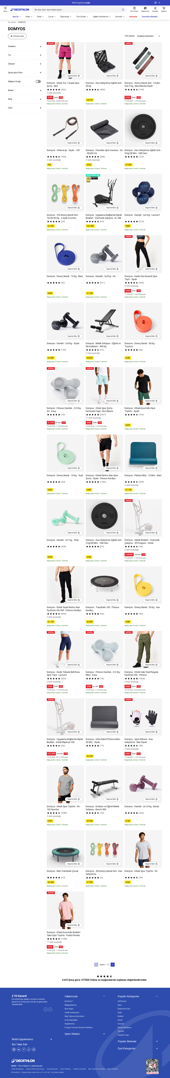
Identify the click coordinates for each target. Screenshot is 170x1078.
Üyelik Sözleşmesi (72, 1012)
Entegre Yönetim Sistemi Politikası (78, 1027)
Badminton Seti (124, 1009)
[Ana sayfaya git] (20, 10)
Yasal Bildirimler (52, 1069)
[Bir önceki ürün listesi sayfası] (96, 965)
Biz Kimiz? (69, 1001)
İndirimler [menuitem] (133, 17)
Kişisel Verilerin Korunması (35, 1069)
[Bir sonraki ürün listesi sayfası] (113, 965)
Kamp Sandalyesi (124, 1027)
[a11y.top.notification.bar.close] (159, 3)
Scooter (121, 1024)
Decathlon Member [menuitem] (150, 17)
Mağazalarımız (71, 1005)
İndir (88, 3)
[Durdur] (155, 3)
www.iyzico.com (36, 1066)
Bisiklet (121, 1016)
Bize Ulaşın (69, 1009)
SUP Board (122, 1001)
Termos (121, 1031)
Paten (120, 1020)
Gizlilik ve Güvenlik (79, 1069)
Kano (120, 1005)
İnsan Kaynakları (71, 1020)
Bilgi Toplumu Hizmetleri (74, 1016)
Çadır (120, 1012)
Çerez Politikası (65, 1069)
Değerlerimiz (70, 1024)
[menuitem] (17, 17)
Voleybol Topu (123, 1035)
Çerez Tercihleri (112, 1069)
